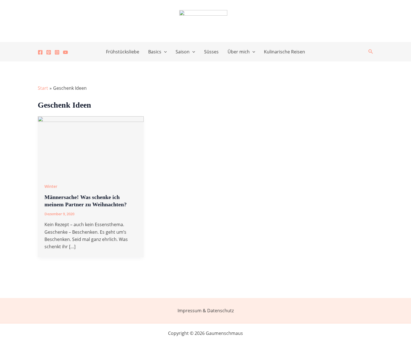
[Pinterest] (48, 52)
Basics (154, 52)
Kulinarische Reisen (284, 52)
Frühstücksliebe (122, 52)
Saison (183, 52)
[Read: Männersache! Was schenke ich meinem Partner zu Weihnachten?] (91, 145)
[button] (164, 52)
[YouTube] (65, 52)
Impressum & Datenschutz (206, 310)
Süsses (211, 52)
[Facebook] (40, 52)
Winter (50, 186)
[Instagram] (57, 52)
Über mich (239, 52)
